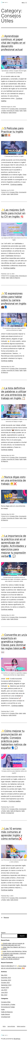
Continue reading (16, 184)
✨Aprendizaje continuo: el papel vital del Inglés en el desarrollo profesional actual (13, 42)
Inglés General (12, 112)
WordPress (17, 1038)
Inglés (21, 110)
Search (3, 932)
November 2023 (6, 980)
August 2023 (5, 987)
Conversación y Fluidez (8, 1004)
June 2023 (4, 992)
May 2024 (4, 975)
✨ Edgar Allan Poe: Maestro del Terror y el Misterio (13, 948)
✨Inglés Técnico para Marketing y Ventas (14, 951)
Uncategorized (10, 813)
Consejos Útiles (14, 108)
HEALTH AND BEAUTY (8, 966)
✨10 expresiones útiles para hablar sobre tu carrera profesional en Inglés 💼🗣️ (13, 300)
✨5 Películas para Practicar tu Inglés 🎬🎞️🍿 (12, 132)
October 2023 (5, 982)
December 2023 (6, 977)
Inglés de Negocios (15, 277)
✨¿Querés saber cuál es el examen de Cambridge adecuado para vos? (12, 944)
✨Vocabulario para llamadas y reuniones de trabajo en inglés (13, 954)
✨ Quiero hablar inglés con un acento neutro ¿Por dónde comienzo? (12, 958)
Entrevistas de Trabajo (13, 110)
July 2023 (4, 990)
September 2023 (6, 985)
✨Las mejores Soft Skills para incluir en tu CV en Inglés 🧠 (13, 213)
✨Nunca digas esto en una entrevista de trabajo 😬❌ (13, 480)
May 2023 (4, 995)
